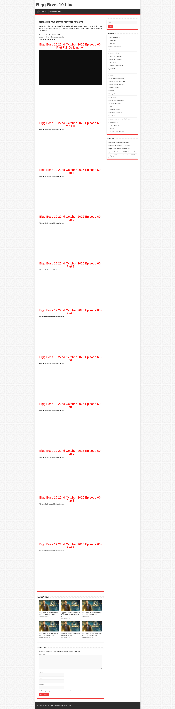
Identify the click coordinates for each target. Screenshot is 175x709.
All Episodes (112, 40)
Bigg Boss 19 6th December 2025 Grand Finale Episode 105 (70, 614)
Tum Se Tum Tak (114, 125)
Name (41, 672)
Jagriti (111, 72)
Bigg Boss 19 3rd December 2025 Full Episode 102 (70, 634)
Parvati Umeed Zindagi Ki (116, 100)
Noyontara (112, 97)
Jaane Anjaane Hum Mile (116, 65)
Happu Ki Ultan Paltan (115, 59)
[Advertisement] (70, 104)
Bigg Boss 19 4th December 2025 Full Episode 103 (49, 634)
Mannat (111, 91)
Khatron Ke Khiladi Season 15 (117, 78)
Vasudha (111, 128)
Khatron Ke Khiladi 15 (56, 11)
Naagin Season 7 (114, 94)
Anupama (112, 43)
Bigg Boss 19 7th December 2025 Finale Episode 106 (49, 613)
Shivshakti (112, 116)
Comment (42, 654)
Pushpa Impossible (115, 103)
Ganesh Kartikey (114, 53)
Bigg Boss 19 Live (55, 4)
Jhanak (111, 75)
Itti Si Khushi (112, 62)
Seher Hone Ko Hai (114, 109)
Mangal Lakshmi (114, 87)
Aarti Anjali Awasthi (115, 37)
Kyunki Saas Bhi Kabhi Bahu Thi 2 (118, 81)
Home (38, 11)
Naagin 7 (44, 11)
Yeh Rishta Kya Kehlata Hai (116, 131)
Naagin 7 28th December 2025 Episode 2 (119, 145)
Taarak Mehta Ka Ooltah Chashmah (119, 119)
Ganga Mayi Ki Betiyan (115, 56)
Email (41, 678)
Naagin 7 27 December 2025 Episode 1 (119, 148)
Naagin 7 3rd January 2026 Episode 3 (118, 142)
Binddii (111, 50)
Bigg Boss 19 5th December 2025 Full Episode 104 (92, 613)
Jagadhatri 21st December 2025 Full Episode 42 (121, 152)
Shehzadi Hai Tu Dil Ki (115, 112)
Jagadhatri (112, 69)
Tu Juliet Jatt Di (113, 122)
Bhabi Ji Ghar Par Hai (115, 47)
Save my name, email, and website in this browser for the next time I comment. (64, 691)
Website (41, 684)
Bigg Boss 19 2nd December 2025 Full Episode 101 (92, 634)
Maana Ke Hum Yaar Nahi (116, 84)
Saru (110, 106)
